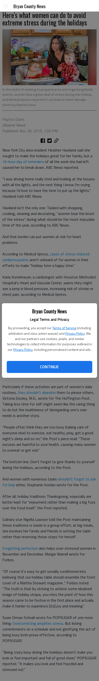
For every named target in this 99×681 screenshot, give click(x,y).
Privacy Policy (75, 333)
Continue (49, 367)
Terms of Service (64, 327)
